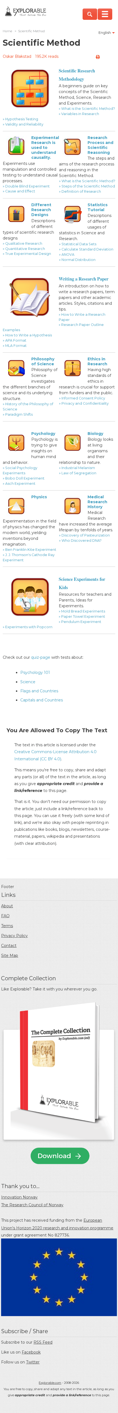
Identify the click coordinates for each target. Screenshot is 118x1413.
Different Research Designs (41, 209)
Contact (8, 945)
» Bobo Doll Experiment (23, 478)
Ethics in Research (97, 361)
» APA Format (14, 340)
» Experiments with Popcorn (27, 627)
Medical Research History (97, 501)
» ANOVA (66, 254)
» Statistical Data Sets (77, 244)
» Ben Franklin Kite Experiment (29, 550)
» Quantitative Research (24, 249)
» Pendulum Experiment (80, 622)
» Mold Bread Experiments (82, 611)
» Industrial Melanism (77, 468)
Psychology (43, 433)
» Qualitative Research (22, 243)
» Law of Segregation (77, 473)
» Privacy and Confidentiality (84, 403)
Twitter (33, 1362)
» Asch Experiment (19, 483)
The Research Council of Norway (32, 1204)
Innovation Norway (19, 1197)
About (7, 905)
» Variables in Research (79, 114)
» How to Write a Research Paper (82, 317)
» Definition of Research (80, 191)
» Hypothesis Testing (20, 119)
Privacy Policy (14, 935)
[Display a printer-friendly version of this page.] (98, 57)
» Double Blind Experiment (26, 186)
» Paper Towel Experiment (82, 616)
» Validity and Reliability (23, 124)
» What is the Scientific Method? (87, 109)
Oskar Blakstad (17, 56)
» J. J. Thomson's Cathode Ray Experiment (29, 557)
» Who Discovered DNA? (80, 540)
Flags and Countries (39, 690)
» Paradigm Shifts (18, 414)
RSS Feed (42, 1342)
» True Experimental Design (27, 254)
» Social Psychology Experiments (20, 470)
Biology (95, 433)
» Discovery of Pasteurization (84, 535)
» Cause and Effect (19, 191)
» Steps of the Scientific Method (87, 186)
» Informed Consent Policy (82, 398)
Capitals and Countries (41, 700)
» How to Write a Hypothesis (27, 335)
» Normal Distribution (77, 260)
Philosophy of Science (42, 361)
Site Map (9, 955)
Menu (105, 14)
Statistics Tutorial (98, 207)
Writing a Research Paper (83, 278)
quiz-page (40, 657)
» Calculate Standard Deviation (86, 249)
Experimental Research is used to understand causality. (45, 147)
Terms (7, 925)
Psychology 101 (35, 672)
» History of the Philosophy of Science (28, 406)
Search (90, 14)
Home (7, 31)
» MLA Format (15, 346)
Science (27, 681)
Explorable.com (50, 1383)
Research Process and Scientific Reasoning (100, 145)
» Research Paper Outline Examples (53, 327)
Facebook (31, 1352)
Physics (39, 496)
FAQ (5, 915)
